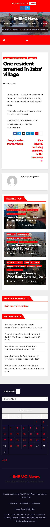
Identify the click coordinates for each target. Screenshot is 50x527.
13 (24, 434)
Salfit (39, 266)
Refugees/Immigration (28, 242)
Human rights (23, 234)
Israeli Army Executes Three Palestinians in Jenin (22, 220)
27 (24, 446)
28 (31, 446)
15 (37, 434)
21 (31, 440)
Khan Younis (26, 238)
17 (4, 440)
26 (18, 446)
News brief (22, 58)
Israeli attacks (10, 58)
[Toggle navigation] (27, 39)
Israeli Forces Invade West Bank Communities (25, 274)
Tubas (9, 270)
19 (18, 440)
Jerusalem (35, 262)
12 (18, 434)
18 (11, 440)
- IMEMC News (25, 18)
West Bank (21, 214)
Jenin (23, 210)
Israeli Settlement (14, 262)
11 (11, 434)
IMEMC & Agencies (31, 177)
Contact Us (24, 504)
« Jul (4, 460)
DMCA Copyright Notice (25, 509)
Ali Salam (29, 225)
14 (31, 434)
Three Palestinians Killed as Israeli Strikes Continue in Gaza (25, 248)
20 (24, 440)
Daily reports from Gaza (16, 306)
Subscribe (36, 504)
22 (37, 440)
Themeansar (25, 497)
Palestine (32, 58)
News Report (33, 210)
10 (4, 434)
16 (44, 434)
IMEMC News (30, 253)
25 (11, 446)
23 (44, 440)
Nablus (10, 266)
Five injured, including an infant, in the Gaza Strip (37, 149)
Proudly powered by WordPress (16, 494)
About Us (14, 504)
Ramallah (31, 266)
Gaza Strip (11, 234)
